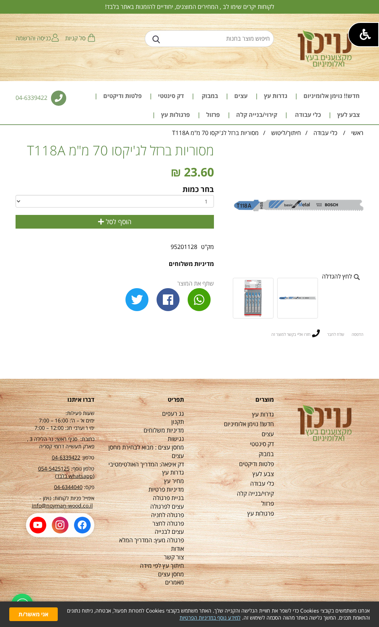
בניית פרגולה (168, 498)
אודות (177, 549)
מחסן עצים (171, 574)
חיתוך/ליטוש (286, 133)
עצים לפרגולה (167, 506)
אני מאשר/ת (33, 614)
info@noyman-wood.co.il (62, 505)
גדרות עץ (173, 472)
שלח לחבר (335, 334)
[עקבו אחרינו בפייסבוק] (82, 525)
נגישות (176, 439)
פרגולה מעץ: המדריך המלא (151, 540)
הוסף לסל (117, 221)
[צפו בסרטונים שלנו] (38, 525)
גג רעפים (173, 413)
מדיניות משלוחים (191, 264)
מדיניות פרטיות (166, 489)
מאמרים (174, 582)
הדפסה (357, 334)
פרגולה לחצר (168, 523)
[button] (363, 34)
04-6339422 (32, 98)
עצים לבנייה (169, 531)
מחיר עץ (174, 481)
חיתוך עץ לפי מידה (162, 566)
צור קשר (174, 557)
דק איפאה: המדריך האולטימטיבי (146, 464)
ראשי (357, 133)
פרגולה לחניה (167, 515)
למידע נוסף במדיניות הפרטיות (210, 617)
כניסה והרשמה (33, 38)
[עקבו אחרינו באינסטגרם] (60, 525)
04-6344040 (68, 487)
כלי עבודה (324, 133)
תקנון (177, 422)
